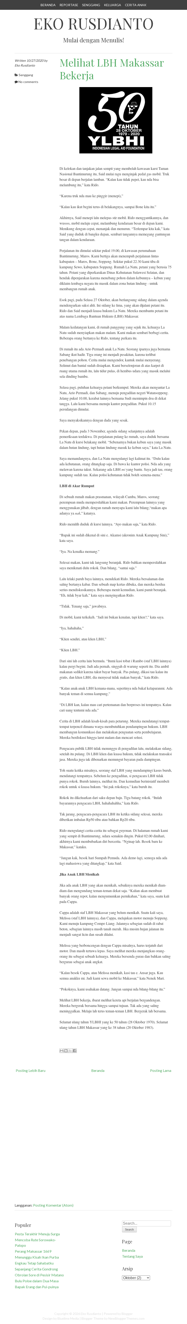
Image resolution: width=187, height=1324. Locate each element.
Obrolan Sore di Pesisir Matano (39, 1275)
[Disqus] (93, 1137)
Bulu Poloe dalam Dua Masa (37, 1281)
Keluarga (112, 5)
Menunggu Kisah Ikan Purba (37, 1257)
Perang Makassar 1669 (33, 1251)
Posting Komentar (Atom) (53, 1205)
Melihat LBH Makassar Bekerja (112, 68)
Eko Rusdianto (94, 23)
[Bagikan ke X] (70, 1050)
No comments (28, 82)
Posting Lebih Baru (30, 1070)
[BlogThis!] (66, 1050)
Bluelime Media (68, 1318)
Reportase (69, 5)
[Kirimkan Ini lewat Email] (61, 1050)
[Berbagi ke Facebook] (74, 1050)
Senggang (91, 5)
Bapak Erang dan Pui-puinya (37, 1287)
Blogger (127, 1314)
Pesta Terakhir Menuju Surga (37, 1234)
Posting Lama (160, 1070)
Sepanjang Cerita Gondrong (36, 1269)
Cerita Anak (135, 5)
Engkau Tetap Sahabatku (34, 1263)
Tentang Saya (132, 1256)
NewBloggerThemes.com (126, 1318)
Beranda (48, 5)
